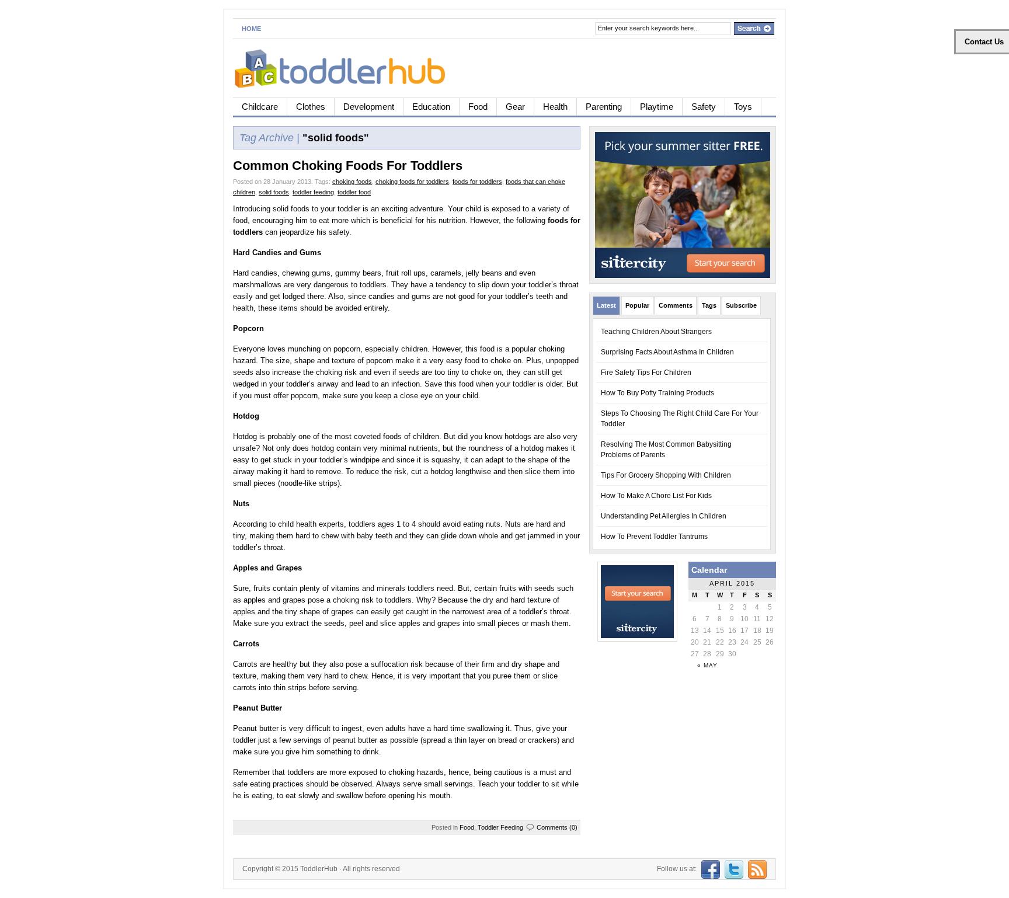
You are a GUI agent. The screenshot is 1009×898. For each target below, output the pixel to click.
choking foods (352, 181)
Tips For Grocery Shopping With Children (666, 475)
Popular (637, 305)
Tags (709, 305)
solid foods (274, 192)
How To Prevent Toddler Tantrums (654, 536)
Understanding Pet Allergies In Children (663, 516)
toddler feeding (313, 192)
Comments (676, 305)
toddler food (354, 192)
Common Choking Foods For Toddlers (347, 165)
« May (707, 665)
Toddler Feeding (500, 827)
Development (368, 107)
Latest (606, 305)
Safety (703, 107)
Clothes (310, 107)
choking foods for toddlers (412, 181)
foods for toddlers (477, 181)
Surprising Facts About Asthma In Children (667, 352)
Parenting (604, 107)
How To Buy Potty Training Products (657, 393)
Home (251, 28)
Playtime (656, 107)
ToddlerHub (319, 869)
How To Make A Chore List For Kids (656, 496)
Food (478, 107)
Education (431, 107)
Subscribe (741, 305)
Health (555, 107)
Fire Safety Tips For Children (646, 372)
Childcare (260, 107)
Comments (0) (557, 827)
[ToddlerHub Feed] (756, 869)
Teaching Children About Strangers (656, 332)
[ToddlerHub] (346, 66)
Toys (743, 107)
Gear (515, 107)
